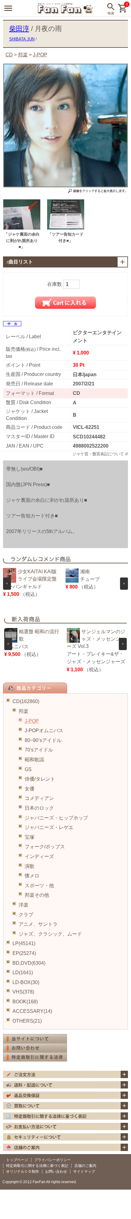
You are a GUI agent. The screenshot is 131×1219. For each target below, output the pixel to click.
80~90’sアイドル (43, 740)
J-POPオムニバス (44, 730)
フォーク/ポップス (45, 846)
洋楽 (23, 904)
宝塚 (29, 837)
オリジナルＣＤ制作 (22, 1171)
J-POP (32, 721)
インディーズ (39, 856)
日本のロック (39, 808)
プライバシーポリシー (52, 1160)
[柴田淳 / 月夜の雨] (22, 228)
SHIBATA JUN (21, 39)
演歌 (29, 866)
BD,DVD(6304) (28, 963)
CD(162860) (25, 701)
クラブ (26, 914)
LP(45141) (23, 943)
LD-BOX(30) (25, 982)
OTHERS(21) (27, 1021)
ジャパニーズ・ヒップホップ (56, 817)
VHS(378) (23, 991)
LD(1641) (22, 972)
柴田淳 (19, 28)
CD (9, 54)
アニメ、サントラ (38, 924)
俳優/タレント (40, 779)
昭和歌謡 (34, 759)
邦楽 (23, 711)
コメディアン (39, 798)
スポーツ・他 (39, 885)
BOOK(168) (25, 1001)
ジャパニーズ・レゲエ (49, 827)
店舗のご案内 (85, 1166)
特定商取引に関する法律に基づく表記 (37, 1166)
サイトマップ (84, 1171)
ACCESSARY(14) (32, 1011)
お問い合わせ (56, 1171)
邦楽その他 (37, 895)
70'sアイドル (39, 749)
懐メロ (32, 875)
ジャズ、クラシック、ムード (50, 934)
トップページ (17, 1160)
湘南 (85, 571)
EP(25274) (24, 953)
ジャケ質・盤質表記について (98, 454)
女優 (29, 788)
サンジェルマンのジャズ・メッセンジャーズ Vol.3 (96, 639)
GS (28, 769)
